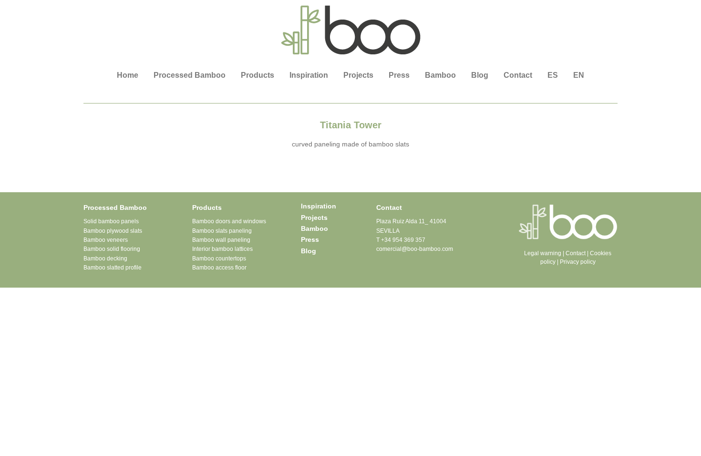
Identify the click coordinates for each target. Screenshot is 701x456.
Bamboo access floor (219, 267)
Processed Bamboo (190, 75)
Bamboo (440, 75)
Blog (479, 75)
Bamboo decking (105, 258)
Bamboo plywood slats (112, 231)
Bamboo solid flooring (111, 249)
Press (399, 75)
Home (127, 75)
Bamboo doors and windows (229, 221)
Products (257, 75)
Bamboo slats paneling (222, 231)
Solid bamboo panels (111, 221)
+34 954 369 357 (403, 240)
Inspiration (308, 75)
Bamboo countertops (219, 258)
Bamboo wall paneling (221, 240)
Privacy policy (578, 262)
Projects (358, 75)
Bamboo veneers (105, 240)
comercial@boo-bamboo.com (414, 249)
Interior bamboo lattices (222, 249)
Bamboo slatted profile (112, 267)
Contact (518, 75)
